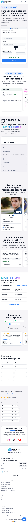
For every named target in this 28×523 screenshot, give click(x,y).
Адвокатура (4, 294)
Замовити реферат (5, 482)
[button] (3, 49)
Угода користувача (5, 510)
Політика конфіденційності (7, 508)
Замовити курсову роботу (7, 478)
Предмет (4, 41)
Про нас (3, 497)
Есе (16, 366)
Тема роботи (5, 35)
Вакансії (3, 504)
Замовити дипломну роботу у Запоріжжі (11, 417)
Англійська (4, 299)
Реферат (17, 362)
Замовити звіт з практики (7, 488)
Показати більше (6, 339)
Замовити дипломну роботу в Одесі (10, 411)
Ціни (2, 502)
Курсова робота (5, 362)
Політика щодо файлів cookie (8, 512)
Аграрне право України (18, 290)
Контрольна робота (6, 370)
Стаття (3, 366)
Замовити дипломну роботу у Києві (10, 405)
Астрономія (18, 299)
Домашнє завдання (6, 374)
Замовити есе (4, 486)
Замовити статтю (5, 484)
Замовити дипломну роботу (7, 480)
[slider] (15, 49)
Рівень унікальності (6, 47)
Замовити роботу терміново (8, 490)
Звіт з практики (18, 370)
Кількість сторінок (6, 51)
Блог (2, 495)
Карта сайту (4, 506)
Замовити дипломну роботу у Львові (10, 420)
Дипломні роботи (6, 229)
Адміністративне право (19, 295)
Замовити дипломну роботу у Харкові (10, 408)
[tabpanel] (14, 48)
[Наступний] (25, 99)
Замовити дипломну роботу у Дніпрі (10, 414)
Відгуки (3, 499)
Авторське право (6, 289)
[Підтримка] (21, 2)
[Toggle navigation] (25, 2)
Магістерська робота (7, 378)
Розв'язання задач (19, 374)
